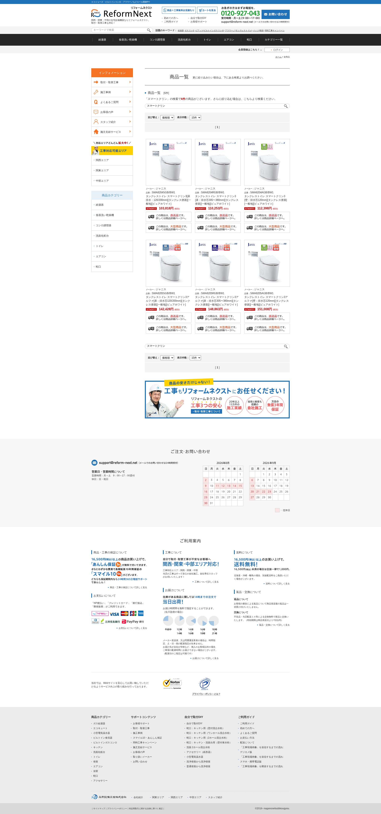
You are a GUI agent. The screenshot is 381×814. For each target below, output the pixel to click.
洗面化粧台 (184, 39)
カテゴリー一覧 (274, 39)
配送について (247, 742)
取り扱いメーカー (142, 756)
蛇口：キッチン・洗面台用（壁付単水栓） (209, 742)
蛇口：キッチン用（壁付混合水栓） (206, 728)
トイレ (207, 39)
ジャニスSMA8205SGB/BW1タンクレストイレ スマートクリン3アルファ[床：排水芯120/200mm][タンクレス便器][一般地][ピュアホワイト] (168, 297)
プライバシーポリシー (117, 808)
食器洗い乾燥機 (128, 39)
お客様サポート (198, 21)
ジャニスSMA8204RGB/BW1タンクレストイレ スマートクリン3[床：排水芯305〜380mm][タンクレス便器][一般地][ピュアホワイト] (217, 196)
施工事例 (105, 92)
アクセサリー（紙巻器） (200, 752)
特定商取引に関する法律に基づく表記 (146, 808)
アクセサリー (100, 780)
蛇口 (249, 39)
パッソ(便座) (258, 30)
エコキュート (100, 728)
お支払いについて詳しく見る (133, 628)
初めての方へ (171, 18)
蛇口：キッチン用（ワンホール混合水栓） (209, 733)
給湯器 (181, 30)
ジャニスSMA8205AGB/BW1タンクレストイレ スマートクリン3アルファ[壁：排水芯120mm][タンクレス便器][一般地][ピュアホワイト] (266, 297)
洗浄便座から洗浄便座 (198, 761)
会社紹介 (138, 797)
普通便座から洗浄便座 (198, 766)
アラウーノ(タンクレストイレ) (238, 30)
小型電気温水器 (101, 733)
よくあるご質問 (109, 102)
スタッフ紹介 (108, 121)
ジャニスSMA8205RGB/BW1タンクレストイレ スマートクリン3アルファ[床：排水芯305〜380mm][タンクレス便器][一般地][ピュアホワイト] (217, 297)
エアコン (229, 39)
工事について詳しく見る (207, 582)
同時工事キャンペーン (275, 30)
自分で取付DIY (198, 18)
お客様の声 (106, 112)
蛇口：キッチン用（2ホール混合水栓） (207, 737)
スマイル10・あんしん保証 (147, 737)
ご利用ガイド (171, 21)
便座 (95, 761)
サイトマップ (99, 808)
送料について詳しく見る (278, 583)
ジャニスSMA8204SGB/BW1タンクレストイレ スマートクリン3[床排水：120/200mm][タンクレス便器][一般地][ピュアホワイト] (168, 196)
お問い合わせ (140, 761)
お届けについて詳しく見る (205, 658)
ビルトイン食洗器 (102, 737)
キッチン (98, 747)
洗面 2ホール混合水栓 (198, 747)
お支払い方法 (247, 737)
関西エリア (102, 160)
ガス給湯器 (99, 723)
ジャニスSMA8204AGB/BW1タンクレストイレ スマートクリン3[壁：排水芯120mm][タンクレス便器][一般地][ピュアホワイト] (265, 196)
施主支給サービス (110, 131)
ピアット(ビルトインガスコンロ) (209, 30)
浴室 (95, 771)
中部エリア (102, 180)
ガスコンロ (189, 30)
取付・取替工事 (109, 82)
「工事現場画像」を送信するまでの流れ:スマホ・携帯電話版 (262, 759)
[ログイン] (277, 50)
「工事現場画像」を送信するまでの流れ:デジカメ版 (262, 749)
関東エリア (102, 170)
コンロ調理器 (157, 39)
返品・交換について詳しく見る (274, 625)
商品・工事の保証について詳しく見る (128, 587)
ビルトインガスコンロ (105, 742)
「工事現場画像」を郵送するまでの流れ (261, 766)
